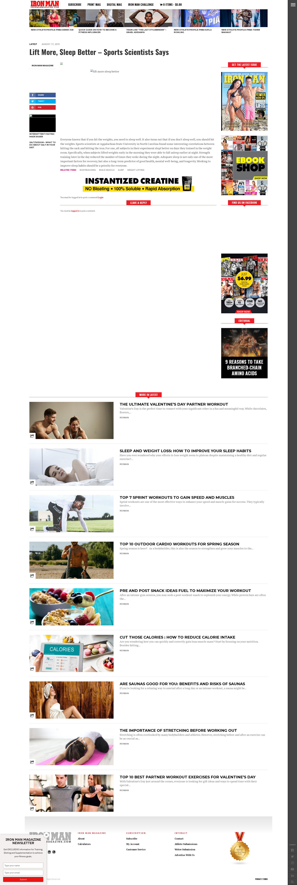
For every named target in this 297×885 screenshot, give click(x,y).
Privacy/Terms (261, 879)
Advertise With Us (185, 855)
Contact (179, 838)
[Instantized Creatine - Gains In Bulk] (138, 190)
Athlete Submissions (186, 844)
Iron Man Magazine (42, 65)
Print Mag (94, 4)
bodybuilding (88, 169)
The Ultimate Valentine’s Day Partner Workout (174, 404)
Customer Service (136, 849)
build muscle (106, 169)
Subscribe (74, 4)
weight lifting (135, 169)
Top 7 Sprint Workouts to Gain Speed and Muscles (177, 497)
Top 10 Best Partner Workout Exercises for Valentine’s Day (188, 777)
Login (100, 197)
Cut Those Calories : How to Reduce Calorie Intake (177, 637)
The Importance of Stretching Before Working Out (178, 730)
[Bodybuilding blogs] (240, 864)
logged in (75, 211)
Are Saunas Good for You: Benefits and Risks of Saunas (182, 684)
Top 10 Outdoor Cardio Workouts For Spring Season (179, 544)
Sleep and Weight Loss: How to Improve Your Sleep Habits (185, 451)
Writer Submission (185, 849)
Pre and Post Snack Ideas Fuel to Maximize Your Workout (185, 590)
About (81, 838)
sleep (121, 169)
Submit (23, 879)
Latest (33, 44)
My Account (132, 844)
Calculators (84, 844)
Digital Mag (114, 4)
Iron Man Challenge (141, 4)
